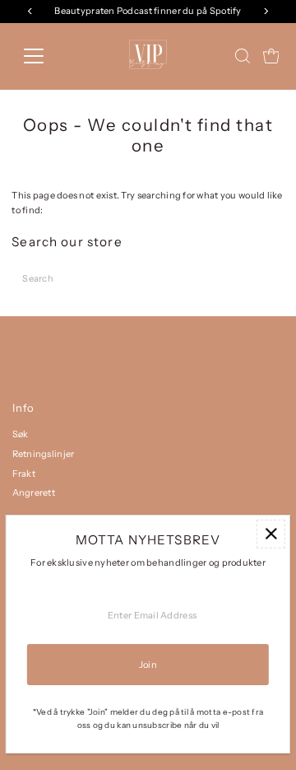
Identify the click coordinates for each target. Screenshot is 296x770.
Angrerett (34, 492)
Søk (20, 434)
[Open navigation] (44, 56)
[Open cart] (271, 56)
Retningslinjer (43, 454)
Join (148, 664)
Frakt (23, 473)
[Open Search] (242, 56)
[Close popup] (271, 534)
